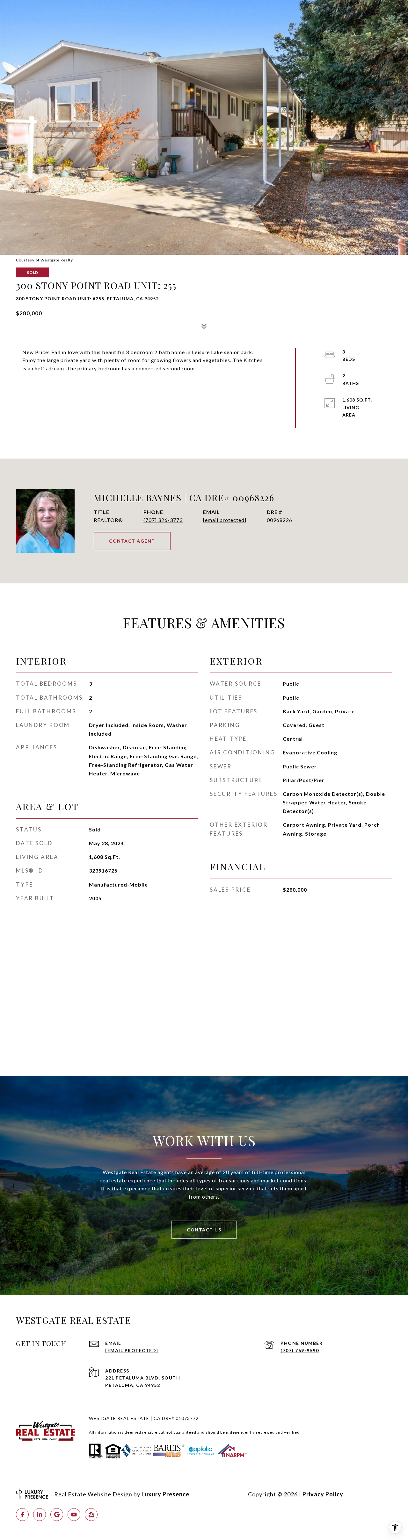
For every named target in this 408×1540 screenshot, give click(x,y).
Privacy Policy (322, 1494)
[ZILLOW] (91, 1514)
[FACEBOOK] (22, 1514)
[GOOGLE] (56, 1514)
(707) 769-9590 (299, 1350)
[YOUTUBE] (74, 1514)
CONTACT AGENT (132, 541)
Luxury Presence (165, 1494)
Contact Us (204, 1229)
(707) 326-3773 (163, 520)
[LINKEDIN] (39, 1514)
